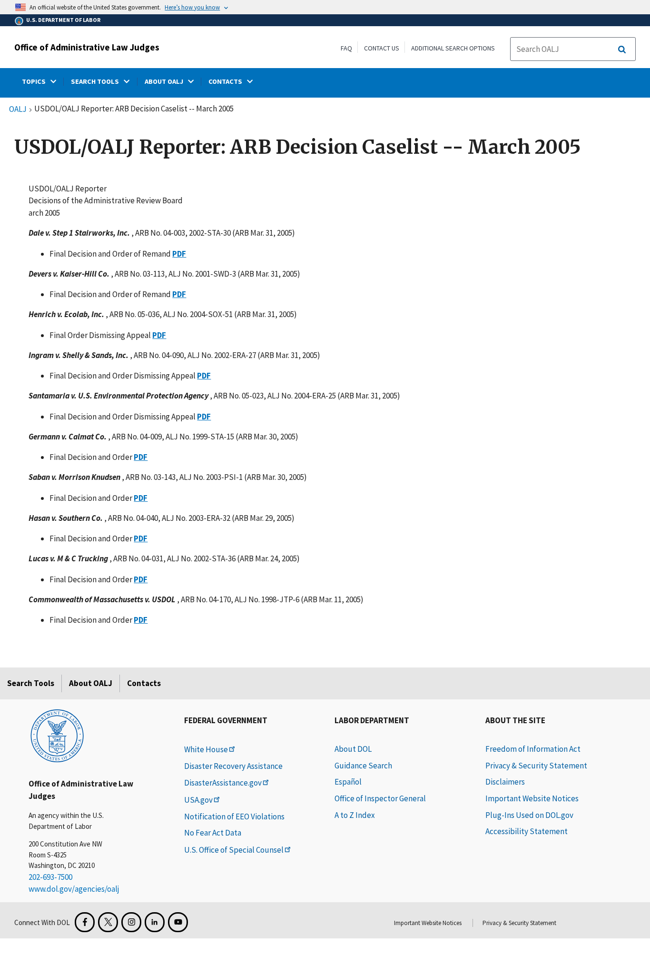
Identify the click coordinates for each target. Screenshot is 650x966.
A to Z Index (355, 815)
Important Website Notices (532, 798)
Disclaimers (505, 782)
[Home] (57, 735)
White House (206, 749)
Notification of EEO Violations (234, 816)
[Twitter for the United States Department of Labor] (108, 922)
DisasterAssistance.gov (223, 782)
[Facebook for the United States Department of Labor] (85, 922)
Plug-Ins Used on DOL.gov (529, 815)
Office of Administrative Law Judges (86, 47)
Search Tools (30, 683)
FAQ (346, 48)
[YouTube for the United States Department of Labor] (178, 922)
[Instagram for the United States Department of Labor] (131, 922)
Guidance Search (363, 765)
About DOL (353, 749)
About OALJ (90, 683)
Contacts (144, 683)
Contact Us (381, 48)
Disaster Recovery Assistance (233, 766)
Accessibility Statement (526, 831)
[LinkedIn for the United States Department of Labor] (155, 922)
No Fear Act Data (212, 832)
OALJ (18, 109)
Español (348, 782)
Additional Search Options (453, 48)
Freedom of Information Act (533, 749)
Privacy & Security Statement (536, 765)
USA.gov (198, 800)
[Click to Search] (622, 49)
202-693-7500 (50, 877)
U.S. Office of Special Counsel (234, 850)
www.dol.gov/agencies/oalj (74, 889)
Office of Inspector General (380, 798)
